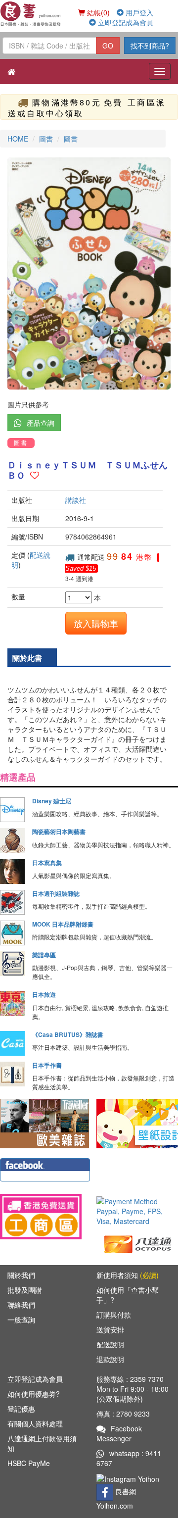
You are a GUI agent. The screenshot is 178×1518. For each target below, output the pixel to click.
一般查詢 (21, 1319)
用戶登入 (138, 12)
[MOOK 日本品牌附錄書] (12, 933)
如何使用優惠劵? (33, 1394)
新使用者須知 (127, 1275)
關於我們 (21, 1275)
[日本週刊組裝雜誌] (12, 902)
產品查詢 (40, 423)
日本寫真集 (47, 862)
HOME (17, 139)
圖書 (46, 139)
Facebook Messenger (119, 1433)
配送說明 (110, 1344)
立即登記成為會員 (124, 22)
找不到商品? (150, 45)
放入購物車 (96, 623)
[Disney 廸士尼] (12, 809)
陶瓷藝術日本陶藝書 (59, 831)
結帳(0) (97, 12)
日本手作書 (47, 1065)
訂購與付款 (113, 1315)
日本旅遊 (44, 994)
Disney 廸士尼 (51, 800)
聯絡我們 (21, 1305)
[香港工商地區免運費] (41, 1216)
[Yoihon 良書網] (31, 13)
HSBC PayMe (28, 1463)
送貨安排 (110, 1329)
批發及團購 (24, 1290)
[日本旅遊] (12, 1003)
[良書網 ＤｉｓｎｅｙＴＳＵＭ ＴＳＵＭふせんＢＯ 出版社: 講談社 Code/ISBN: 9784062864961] (89, 273)
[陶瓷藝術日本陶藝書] (12, 840)
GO (107, 45)
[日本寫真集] (12, 871)
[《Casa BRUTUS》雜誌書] (12, 1043)
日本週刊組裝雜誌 (56, 893)
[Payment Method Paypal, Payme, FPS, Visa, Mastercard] (137, 1211)
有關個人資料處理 (35, 1423)
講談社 (75, 500)
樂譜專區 (44, 954)
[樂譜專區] (12, 963)
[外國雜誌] (44, 1122)
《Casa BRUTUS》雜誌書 (67, 1034)
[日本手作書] (12, 1074)
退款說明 (110, 1359)
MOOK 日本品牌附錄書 (62, 924)
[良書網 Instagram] (129, 1478)
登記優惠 (21, 1409)
